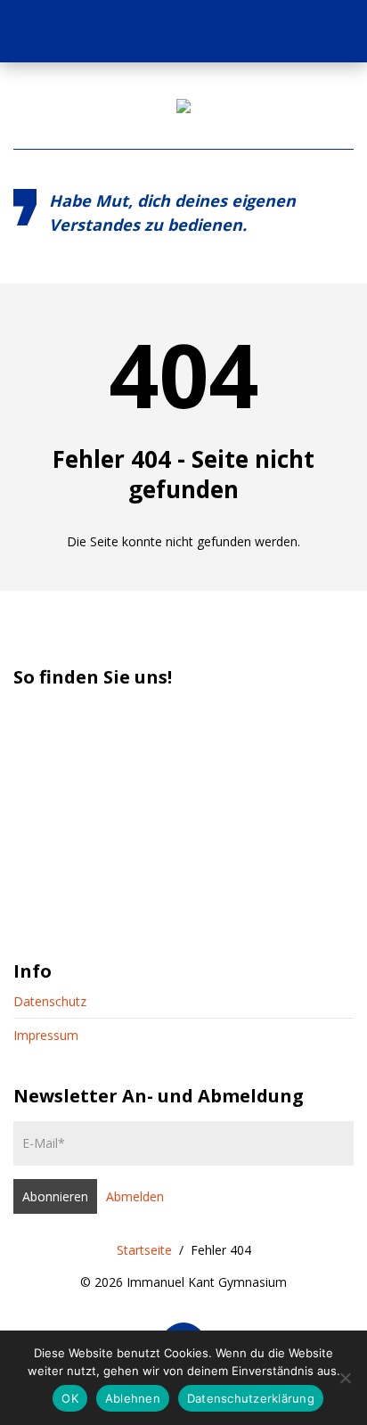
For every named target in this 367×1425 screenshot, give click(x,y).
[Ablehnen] (345, 1378)
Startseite (144, 1249)
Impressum (45, 1035)
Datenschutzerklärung (250, 1398)
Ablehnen (132, 1398)
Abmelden (135, 1196)
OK (69, 1398)
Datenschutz (49, 1001)
